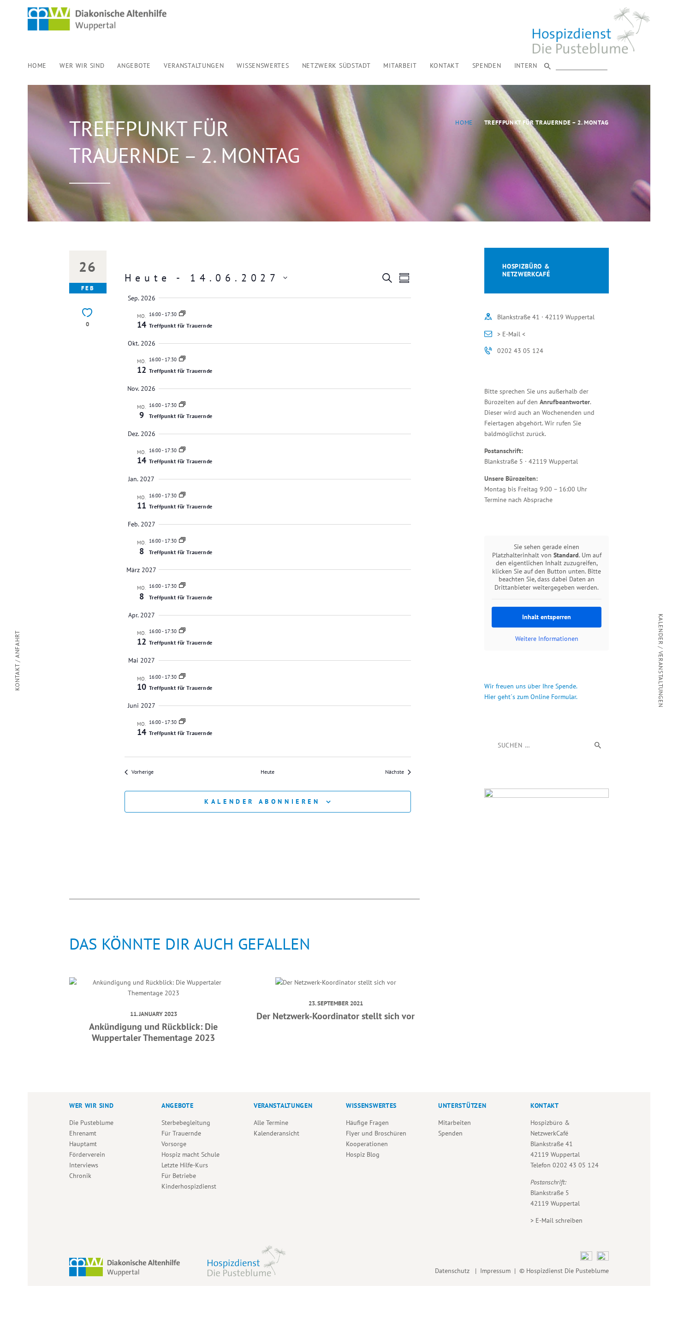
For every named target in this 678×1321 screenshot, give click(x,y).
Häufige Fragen (367, 1122)
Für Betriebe (178, 1176)
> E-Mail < (511, 334)
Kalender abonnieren (262, 801)
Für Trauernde (181, 1133)
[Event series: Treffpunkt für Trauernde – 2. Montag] (182, 314)
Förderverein (87, 1154)
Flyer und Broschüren (376, 1133)
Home (464, 122)
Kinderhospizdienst (188, 1186)
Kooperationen (367, 1144)
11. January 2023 (153, 1013)
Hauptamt (83, 1144)
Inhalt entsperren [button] (546, 617)
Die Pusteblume (91, 1122)
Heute (267, 771)
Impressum (495, 1271)
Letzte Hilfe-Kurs (184, 1165)
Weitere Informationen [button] (546, 639)
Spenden (450, 1133)
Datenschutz (454, 1271)
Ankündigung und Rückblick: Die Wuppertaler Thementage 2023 (153, 1032)
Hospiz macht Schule (190, 1154)
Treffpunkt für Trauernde (181, 325)
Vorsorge (173, 1144)
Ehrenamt (82, 1133)
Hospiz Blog (363, 1154)
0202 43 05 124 (520, 351)
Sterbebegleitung (185, 1122)
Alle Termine (271, 1122)
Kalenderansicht (276, 1133)
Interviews (83, 1165)
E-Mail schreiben (559, 1220)
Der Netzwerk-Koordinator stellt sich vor (335, 1016)
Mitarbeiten (454, 1122)
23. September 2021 (336, 1003)
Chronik (80, 1176)
